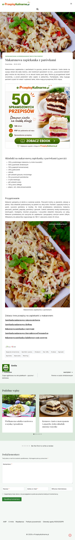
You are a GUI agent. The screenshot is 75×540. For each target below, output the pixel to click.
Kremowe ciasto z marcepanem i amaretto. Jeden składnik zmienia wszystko (55, 424)
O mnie (11, 522)
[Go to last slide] (5, 413)
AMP (5, 522)
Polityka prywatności (33, 522)
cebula (53, 352)
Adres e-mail (32, 489)
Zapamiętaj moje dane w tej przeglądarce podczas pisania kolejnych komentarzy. (31, 494)
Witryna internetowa (59, 489)
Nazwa (6, 489)
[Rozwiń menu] (71, 3)
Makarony (25, 56)
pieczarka (17, 355)
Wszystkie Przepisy (36, 56)
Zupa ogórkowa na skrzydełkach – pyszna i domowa (18, 375)
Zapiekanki (8, 56)
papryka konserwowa (12, 352)
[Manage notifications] (70, 535)
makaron (38, 352)
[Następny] (69, 413)
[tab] (33, 434)
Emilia (10, 64)
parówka (9, 355)
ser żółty (46, 352)
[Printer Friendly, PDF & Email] (10, 347)
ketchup (25, 355)
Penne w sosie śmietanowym (62, 374)
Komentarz (7, 464)
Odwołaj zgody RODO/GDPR (53, 522)
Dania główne (17, 56)
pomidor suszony (27, 352)
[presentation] (19, 406)
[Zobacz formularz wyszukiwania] (37, 9)
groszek (61, 352)
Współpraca (20, 522)
